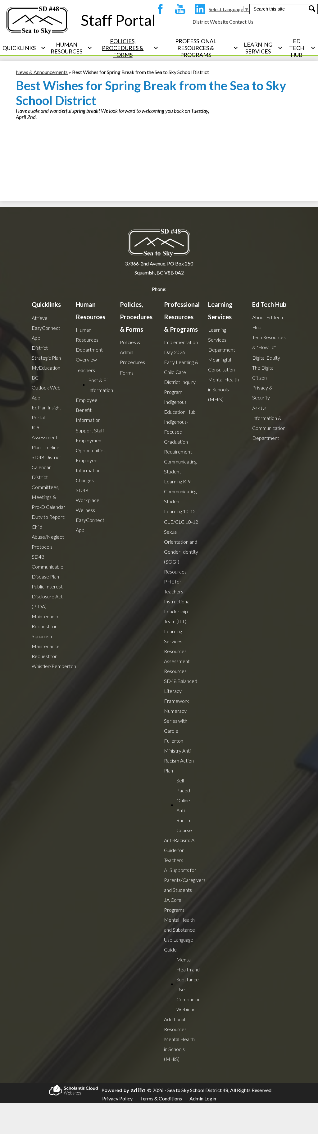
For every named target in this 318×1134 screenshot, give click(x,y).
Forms (127, 373)
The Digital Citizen (263, 372)
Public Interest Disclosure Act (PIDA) (47, 596)
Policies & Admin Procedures (132, 352)
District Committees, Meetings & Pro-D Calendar (48, 492)
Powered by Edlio (121, 1090)
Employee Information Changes (88, 470)
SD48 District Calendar (46, 462)
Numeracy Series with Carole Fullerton (175, 726)
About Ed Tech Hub (267, 322)
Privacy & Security (262, 392)
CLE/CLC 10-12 (181, 522)
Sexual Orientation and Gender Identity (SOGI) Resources (181, 551)
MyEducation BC (46, 372)
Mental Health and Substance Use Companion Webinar (188, 984)
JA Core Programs (174, 905)
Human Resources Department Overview (89, 344)
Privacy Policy (117, 1098)
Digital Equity (266, 358)
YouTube (178, 9)
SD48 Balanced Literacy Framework (180, 691)
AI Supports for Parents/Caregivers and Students (185, 880)
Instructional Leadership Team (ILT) (177, 611)
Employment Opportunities (91, 445)
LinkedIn (198, 9)
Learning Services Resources (175, 641)
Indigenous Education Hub (180, 407)
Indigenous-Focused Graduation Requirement (178, 436)
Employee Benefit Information (88, 410)
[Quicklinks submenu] (24, 48)
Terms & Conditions (161, 1098)
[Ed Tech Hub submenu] (301, 48)
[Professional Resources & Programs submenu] (201, 48)
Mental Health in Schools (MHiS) (179, 1049)
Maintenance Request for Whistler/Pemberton (54, 656)
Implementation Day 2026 (181, 347)
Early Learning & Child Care (181, 367)
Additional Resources (175, 1024)
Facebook (158, 9)
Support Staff (90, 430)
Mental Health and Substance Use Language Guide (179, 934)
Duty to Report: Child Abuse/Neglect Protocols (49, 532)
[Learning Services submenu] (263, 48)
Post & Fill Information (100, 385)
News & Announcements (42, 72)
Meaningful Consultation (221, 364)
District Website (210, 22)
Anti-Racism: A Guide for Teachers (179, 850)
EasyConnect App (46, 333)
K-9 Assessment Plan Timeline (45, 437)
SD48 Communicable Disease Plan (47, 566)
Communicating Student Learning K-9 (180, 471)
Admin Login (202, 1098)
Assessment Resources (177, 666)
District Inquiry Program (180, 387)
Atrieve (40, 318)
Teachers (85, 370)
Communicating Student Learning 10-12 (180, 501)
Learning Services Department (221, 340)
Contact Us (241, 22)
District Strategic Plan (46, 353)
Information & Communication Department (268, 428)
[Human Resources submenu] (71, 48)
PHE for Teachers (173, 586)
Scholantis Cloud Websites (71, 1090)
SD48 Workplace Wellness (87, 500)
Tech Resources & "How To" (269, 342)
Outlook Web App (46, 392)
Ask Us (259, 408)
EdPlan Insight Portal (46, 412)
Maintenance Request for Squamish (46, 626)
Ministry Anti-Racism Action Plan (179, 760)
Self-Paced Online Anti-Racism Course (184, 805)
